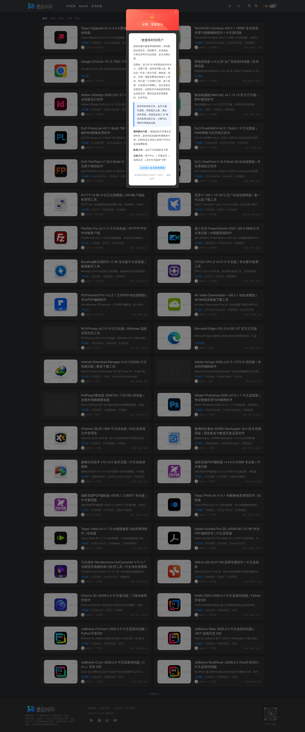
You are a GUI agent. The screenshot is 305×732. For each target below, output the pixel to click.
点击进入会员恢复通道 (152, 167)
